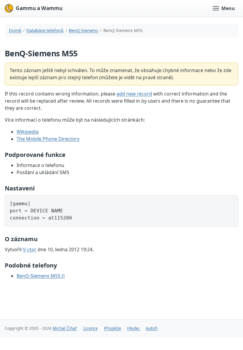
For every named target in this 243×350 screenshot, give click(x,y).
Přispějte (112, 328)
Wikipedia (28, 131)
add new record (134, 93)
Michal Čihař (65, 328)
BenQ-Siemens (83, 30)
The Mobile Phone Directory (48, 139)
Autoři (152, 328)
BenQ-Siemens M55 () (41, 276)
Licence (90, 328)
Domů (15, 30)
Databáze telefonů (44, 30)
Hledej (133, 328)
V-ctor (29, 249)
